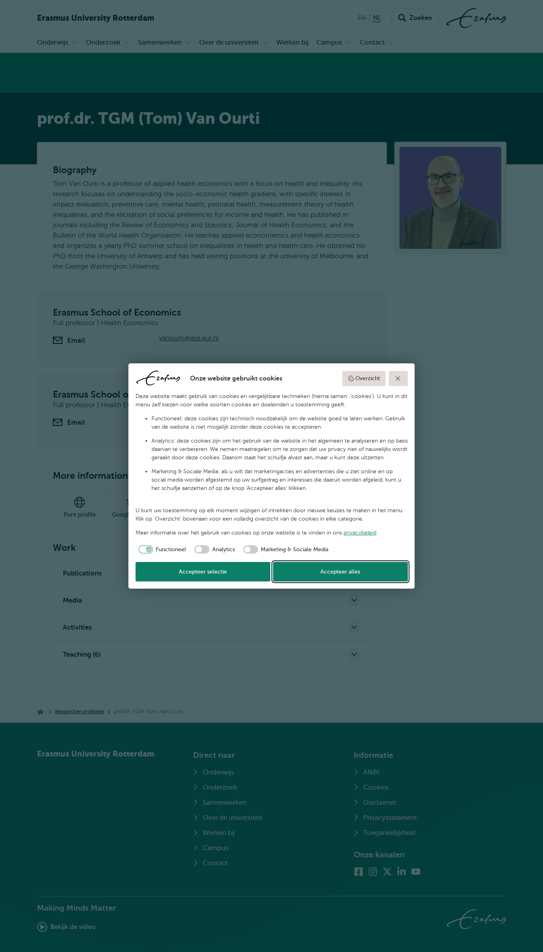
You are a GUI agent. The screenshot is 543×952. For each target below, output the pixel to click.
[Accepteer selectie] (398, 378)
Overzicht (367, 378)
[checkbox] (161, 549)
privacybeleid (359, 533)
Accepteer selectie (203, 572)
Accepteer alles (340, 572)
